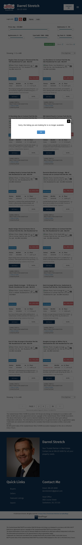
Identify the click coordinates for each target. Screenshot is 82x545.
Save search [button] (48, 44)
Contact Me (69, 7)
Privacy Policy (42, 513)
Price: (15, 27)
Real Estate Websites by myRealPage (57, 513)
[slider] (9, 29)
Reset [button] (59, 44)
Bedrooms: (63, 27)
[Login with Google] (20, 20)
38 (53, 406)
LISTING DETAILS (14, 96)
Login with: (10, 19)
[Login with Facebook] (16, 20)
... (47, 406)
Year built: (40, 35)
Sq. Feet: (64, 35)
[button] (69, 7)
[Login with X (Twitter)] (24, 20)
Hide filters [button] (69, 44)
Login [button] (38, 19)
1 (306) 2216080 (14, 106)
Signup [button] (31, 19)
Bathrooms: (15, 35)
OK (41, 132)
